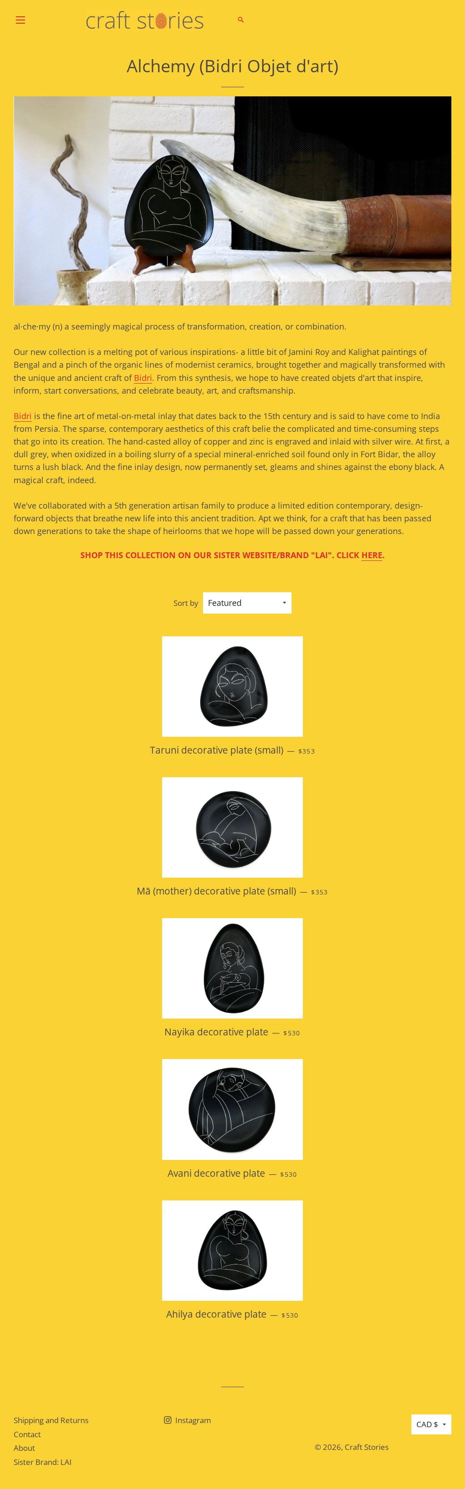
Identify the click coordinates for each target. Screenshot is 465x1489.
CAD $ (427, 1424)
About (24, 1448)
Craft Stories (367, 1447)
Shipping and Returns (51, 1420)
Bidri (143, 377)
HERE (371, 555)
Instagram (192, 1420)
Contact (27, 1434)
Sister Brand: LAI (43, 1462)
